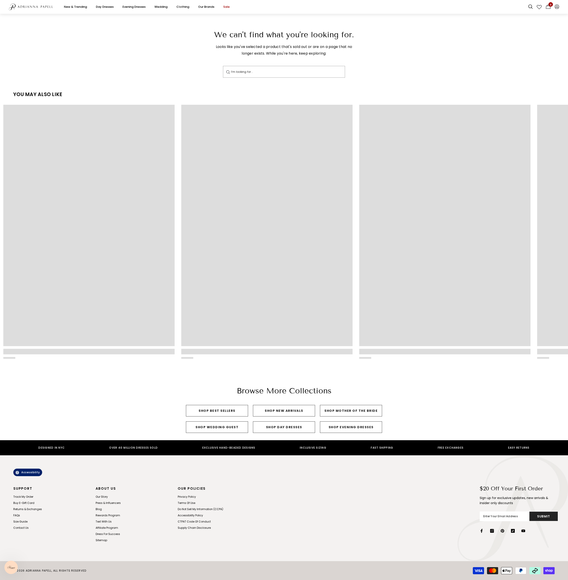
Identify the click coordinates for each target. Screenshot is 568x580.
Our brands (206, 7)
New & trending (75, 7)
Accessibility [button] (30, 472)
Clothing (182, 7)
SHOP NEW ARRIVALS (284, 410)
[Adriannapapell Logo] (31, 7)
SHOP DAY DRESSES (284, 427)
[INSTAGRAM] (492, 531)
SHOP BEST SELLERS (217, 410)
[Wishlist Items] (539, 6)
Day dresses (105, 7)
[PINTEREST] (502, 531)
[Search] (228, 72)
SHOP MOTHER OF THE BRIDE (351, 410)
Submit (543, 516)
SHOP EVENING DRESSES (351, 427)
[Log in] (557, 6)
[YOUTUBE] (523, 531)
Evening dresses (134, 7)
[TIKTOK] (513, 531)
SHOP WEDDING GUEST (217, 427)
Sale (226, 7)
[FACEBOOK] (481, 531)
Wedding (161, 7)
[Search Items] (530, 6)
